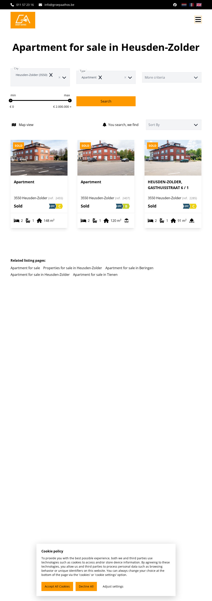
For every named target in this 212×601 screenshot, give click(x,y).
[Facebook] (175, 4)
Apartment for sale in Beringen (129, 268)
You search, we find (123, 124)
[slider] (10, 101)
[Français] (191, 4)
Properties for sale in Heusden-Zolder (72, 268)
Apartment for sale (25, 268)
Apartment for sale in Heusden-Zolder (40, 274)
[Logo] (30, 20)
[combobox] (40, 77)
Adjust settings (113, 586)
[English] (198, 4)
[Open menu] (198, 19)
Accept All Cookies (57, 586)
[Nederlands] (184, 4)
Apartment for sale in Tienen (95, 274)
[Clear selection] (59, 77)
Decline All (86, 586)
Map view (26, 124)
